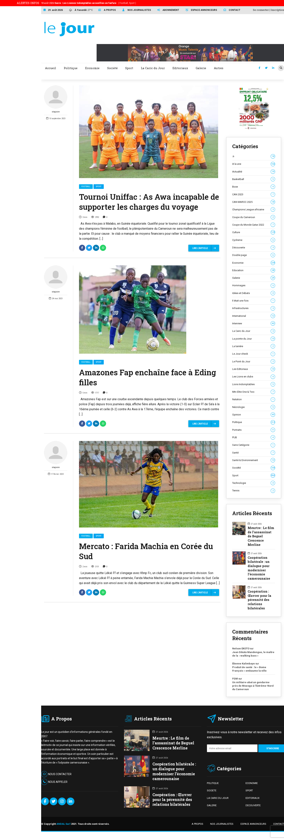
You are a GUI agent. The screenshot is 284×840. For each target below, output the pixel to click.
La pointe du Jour (253, 338)
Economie (253, 262)
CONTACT (278, 823)
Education (253, 270)
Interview (253, 323)
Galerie (253, 277)
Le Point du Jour (253, 361)
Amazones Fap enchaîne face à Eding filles (147, 377)
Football (85, 186)
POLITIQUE (213, 783)
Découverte (253, 247)
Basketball (253, 179)
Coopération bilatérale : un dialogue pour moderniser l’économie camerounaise (259, 567)
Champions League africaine (253, 209)
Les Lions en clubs (253, 376)
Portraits (253, 429)
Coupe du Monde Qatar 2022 (253, 224)
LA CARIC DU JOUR (218, 798)
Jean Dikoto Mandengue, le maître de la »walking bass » (253, 654)
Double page (253, 255)
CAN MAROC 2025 (253, 201)
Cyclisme (253, 240)
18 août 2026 (88, 3)
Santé (253, 452)
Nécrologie (253, 407)
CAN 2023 (253, 194)
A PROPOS (197, 823)
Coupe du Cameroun (253, 217)
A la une (253, 163)
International (253, 315)
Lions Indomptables (253, 384)
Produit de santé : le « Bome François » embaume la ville (249, 669)
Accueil (50, 68)
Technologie (253, 483)
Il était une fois (253, 300)
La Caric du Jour (253, 331)
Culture (253, 232)
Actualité (253, 171)
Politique (253, 422)
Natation (253, 399)
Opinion (253, 414)
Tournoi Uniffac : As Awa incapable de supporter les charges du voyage (149, 202)
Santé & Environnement (253, 460)
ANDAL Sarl (63, 823)
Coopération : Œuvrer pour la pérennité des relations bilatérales (259, 599)
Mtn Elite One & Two (253, 391)
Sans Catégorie (253, 444)
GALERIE (212, 805)
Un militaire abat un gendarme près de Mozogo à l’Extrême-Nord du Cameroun (253, 686)
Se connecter (261, 10)
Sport (98, 186)
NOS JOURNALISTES (221, 823)
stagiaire (56, 111)
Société (253, 467)
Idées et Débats (253, 293)
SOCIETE (211, 790)
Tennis (253, 490)
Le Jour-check (253, 353)
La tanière (253, 346)
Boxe (253, 186)
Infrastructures (253, 308)
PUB (253, 437)
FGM (235, 678)
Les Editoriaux (253, 369)
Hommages (253, 285)
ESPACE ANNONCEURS (253, 823)
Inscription (277, 10)
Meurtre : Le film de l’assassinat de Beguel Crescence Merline (261, 536)
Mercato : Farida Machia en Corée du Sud (146, 551)
